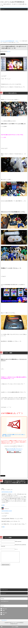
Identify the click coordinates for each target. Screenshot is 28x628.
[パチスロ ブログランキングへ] (17, 452)
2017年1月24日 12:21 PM (7, 491)
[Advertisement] (14, 25)
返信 (3, 505)
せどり (8, 51)
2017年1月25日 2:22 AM (7, 510)
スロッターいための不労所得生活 (12, 2)
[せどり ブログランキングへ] (10, 452)
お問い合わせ (4, 608)
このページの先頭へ (15, 626)
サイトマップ (4, 620)
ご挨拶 (3, 610)
